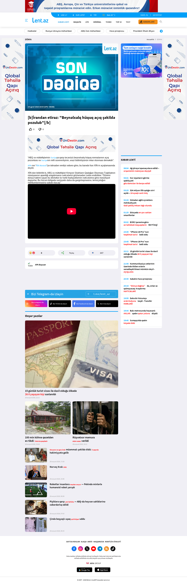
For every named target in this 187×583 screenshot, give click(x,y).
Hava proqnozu (117, 31)
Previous (25, 31)
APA (29, 165)
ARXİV (89, 541)
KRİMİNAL (97, 22)
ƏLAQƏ (84, 541)
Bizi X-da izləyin (105, 304)
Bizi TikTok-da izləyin (60, 304)
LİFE (87, 22)
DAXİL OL (144, 15)
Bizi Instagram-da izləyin (37, 303)
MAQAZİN (77, 22)
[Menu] (26, 20)
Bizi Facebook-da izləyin (84, 304)
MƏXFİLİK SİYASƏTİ (113, 541)
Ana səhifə (150, 39)
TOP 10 (119, 22)
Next (161, 31)
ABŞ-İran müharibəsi (90, 31)
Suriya (54, 157)
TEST (128, 22)
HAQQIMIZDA (98, 541)
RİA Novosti (41, 165)
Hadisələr (32, 31)
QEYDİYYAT (157, 15)
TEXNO (108, 22)
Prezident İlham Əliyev (144, 31)
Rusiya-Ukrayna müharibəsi (59, 31)
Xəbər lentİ (63, 22)
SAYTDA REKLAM (73, 541)
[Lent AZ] (40, 20)
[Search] (161, 21)
